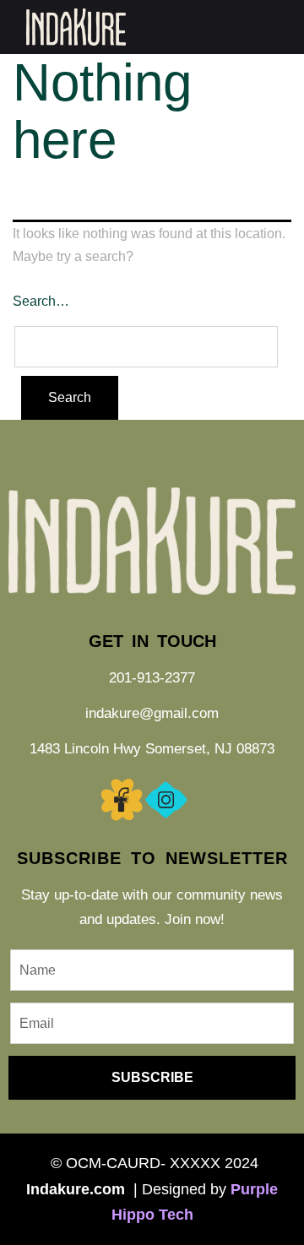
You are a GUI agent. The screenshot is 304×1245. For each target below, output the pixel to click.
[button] (282, 26)
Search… (41, 301)
